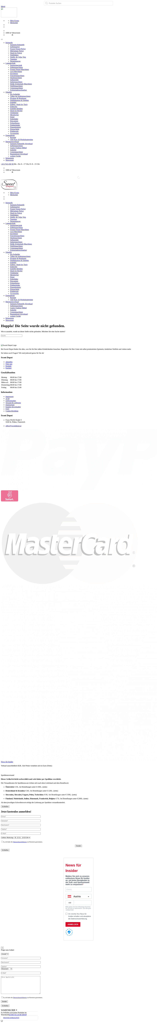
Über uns (9, 364)
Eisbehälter (14, 119)
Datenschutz (10, 405)
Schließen (5, 806)
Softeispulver (15, 47)
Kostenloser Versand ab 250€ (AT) (18, 31)
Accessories (14, 133)
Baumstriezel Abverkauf (19, 154)
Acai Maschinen (16, 71)
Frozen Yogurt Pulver (18, 49)
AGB (8, 399)
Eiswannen (14, 121)
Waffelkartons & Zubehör (19, 100)
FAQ (7, 409)
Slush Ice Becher (16, 111)
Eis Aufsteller (15, 94)
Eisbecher (13, 107)
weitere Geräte (15, 156)
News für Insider (7, 762)
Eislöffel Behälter (16, 109)
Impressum (9, 397)
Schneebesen (15, 123)
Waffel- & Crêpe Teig (18, 57)
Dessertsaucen (15, 61)
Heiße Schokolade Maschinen (21, 84)
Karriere (8, 368)
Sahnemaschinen (16, 82)
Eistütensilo (14, 131)
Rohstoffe (9, 43)
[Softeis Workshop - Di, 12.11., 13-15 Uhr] (15, 837)
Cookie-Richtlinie (12, 411)
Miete (16, 35)
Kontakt (8, 366)
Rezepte (13, 137)
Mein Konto (14, 21)
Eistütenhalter (15, 125)
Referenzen (10, 158)
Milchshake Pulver (17, 51)
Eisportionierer (15, 127)
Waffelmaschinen (16, 86)
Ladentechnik (10, 63)
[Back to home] (9, 17)
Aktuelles (9, 362)
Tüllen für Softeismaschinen (20, 96)
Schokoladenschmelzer (18, 90)
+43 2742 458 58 (7, 164)
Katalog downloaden (13, 407)
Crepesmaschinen (16, 88)
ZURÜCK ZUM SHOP (18, 1015)
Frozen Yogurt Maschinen (19, 69)
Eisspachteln (14, 129)
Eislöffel (13, 102)
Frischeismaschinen (17, 76)
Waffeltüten (14, 55)
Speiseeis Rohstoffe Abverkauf (21, 144)
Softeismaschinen (16, 67)
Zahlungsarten (11, 401)
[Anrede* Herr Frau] (5, 954)
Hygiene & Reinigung (18, 98)
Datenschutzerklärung (20, 842)
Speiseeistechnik (16, 65)
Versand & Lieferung (13, 403)
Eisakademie (10, 135)
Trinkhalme (14, 113)
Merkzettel (14, 23)
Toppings (13, 59)
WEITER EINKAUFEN (11, 1018)
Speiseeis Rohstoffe (17, 45)
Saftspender (14, 80)
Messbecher (14, 115)
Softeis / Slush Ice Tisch (18, 104)
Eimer (12, 117)
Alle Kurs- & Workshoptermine (21, 140)
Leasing (8, 35)
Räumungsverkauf (12, 142)
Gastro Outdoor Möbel (18, 148)
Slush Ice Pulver (16, 53)
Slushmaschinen (16, 78)
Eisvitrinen (14, 74)
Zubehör (9, 92)
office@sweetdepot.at (13, 426)
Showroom (10, 160)
